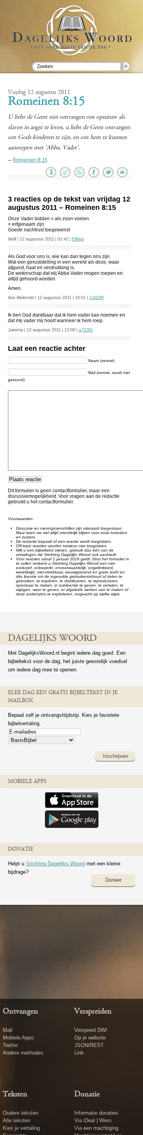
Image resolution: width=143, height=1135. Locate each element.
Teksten (15, 1094)
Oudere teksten (20, 1113)
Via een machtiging (96, 1128)
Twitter (10, 1045)
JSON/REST (89, 1045)
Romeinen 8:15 (46, 102)
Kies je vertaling (21, 1128)
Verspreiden (93, 1012)
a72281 (86, 329)
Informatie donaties (96, 1113)
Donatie (87, 1094)
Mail (7, 1030)
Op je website (90, 1038)
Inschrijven (115, 756)
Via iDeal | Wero (92, 1120)
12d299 (96, 297)
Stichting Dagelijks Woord (55, 864)
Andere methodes (23, 1053)
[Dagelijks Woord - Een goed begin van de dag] (71, 39)
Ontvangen (20, 1012)
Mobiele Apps (18, 1038)
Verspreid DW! (90, 1030)
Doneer (113, 880)
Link (79, 1053)
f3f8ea (78, 239)
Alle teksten (16, 1120)
